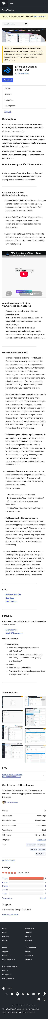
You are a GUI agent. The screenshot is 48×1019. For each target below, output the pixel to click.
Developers (6, 955)
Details (7, 88)
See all (43, 898)
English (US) (41, 840)
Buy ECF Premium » (14, 633)
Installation (9, 100)
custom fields (31, 845)
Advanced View (8, 860)
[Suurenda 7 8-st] (43, 731)
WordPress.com (9, 967)
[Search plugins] (26, 24)
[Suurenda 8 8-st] (43, 748)
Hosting (5, 936)
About (4, 928)
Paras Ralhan (23, 73)
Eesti (9, 988)
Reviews (8, 94)
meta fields (41, 845)
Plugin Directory (8, 10)
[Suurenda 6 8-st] (43, 711)
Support (7, 111)
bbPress (6, 974)
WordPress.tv (9, 959)
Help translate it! (40, 16)
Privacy (5, 940)
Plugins (28, 936)
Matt (5, 971)
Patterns (28, 940)
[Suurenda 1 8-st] (20, 699)
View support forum (10, 915)
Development (10, 106)
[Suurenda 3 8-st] (20, 728)
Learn (4, 948)
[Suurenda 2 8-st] (20, 713)
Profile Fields (40, 854)
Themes (28, 932)
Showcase (29, 928)
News (4, 932)
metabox (34, 849)
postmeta (42, 849)
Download (8, 80)
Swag (28, 959)
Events (28, 951)
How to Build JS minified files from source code (12, 776)
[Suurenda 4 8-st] (20, 745)
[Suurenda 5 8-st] (43, 699)
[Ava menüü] (44, 3)
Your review (7, 898)
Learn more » (11, 630)
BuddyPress (8, 978)
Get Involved (30, 948)
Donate (29, 955)
